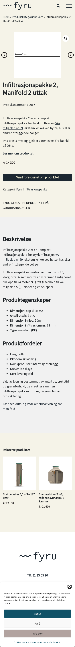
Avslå (37, 623)
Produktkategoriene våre (27, 17)
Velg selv (38, 633)
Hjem (6, 17)
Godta (37, 613)
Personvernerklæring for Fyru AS (45, 642)
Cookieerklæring (21, 642)
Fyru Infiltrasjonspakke (31, 189)
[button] (69, 586)
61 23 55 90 (40, 575)
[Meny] (69, 6)
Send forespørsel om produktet (37, 177)
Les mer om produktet (18, 153)
